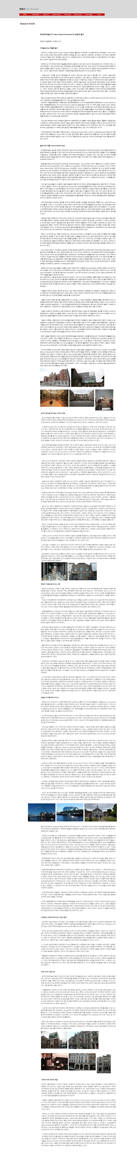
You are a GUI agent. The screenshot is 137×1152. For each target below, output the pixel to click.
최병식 (22, 9)
